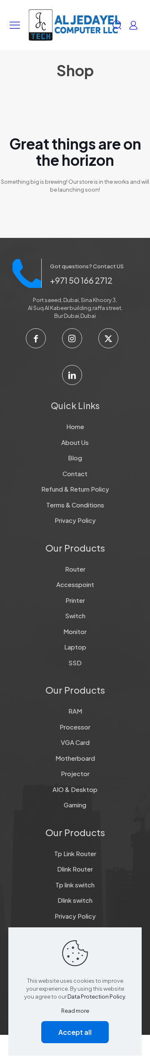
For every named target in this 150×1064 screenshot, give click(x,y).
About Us (75, 442)
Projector (75, 773)
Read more (75, 1010)
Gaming (75, 805)
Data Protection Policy (96, 996)
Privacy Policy (75, 520)
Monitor (75, 631)
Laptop (75, 647)
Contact (75, 473)
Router (75, 569)
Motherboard (75, 758)
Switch (75, 615)
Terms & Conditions (75, 505)
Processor (75, 727)
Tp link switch (75, 885)
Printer (75, 600)
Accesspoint (75, 584)
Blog (75, 458)
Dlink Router (75, 869)
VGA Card (75, 742)
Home (75, 426)
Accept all (75, 1032)
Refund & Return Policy (75, 489)
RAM (75, 711)
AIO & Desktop (75, 789)
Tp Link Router (75, 853)
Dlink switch (75, 900)
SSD (75, 663)
